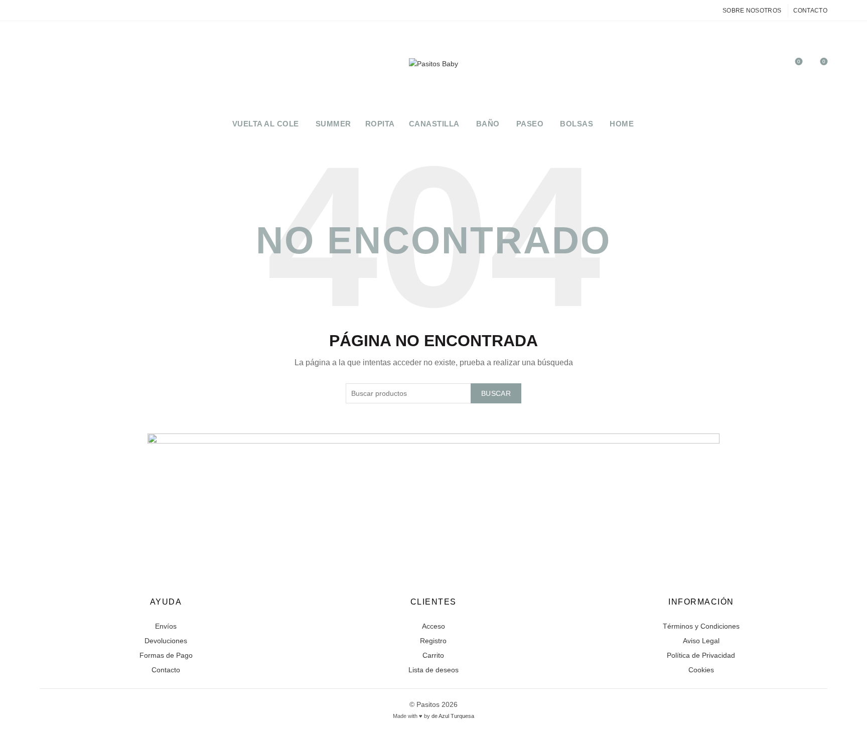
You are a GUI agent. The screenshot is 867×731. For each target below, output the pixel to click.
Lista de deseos (433, 670)
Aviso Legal (701, 641)
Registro (433, 641)
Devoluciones (165, 641)
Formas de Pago (166, 655)
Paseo (530, 123)
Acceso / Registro (747, 66)
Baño (488, 123)
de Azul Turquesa (452, 716)
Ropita (380, 123)
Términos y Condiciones (701, 626)
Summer (333, 123)
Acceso (433, 626)
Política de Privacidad (701, 655)
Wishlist (798, 61)
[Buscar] (770, 66)
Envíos (166, 626)
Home (622, 123)
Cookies (701, 670)
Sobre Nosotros (752, 10)
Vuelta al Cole (265, 123)
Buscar (496, 393)
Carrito (433, 655)
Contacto (810, 10)
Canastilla (434, 123)
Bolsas (576, 123)
